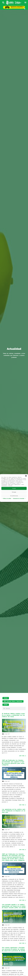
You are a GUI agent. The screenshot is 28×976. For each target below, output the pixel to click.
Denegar (14, 492)
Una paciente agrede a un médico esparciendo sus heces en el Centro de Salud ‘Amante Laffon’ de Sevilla (13, 906)
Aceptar (14, 488)
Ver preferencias (14, 495)
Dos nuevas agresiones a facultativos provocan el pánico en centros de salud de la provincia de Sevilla (13, 949)
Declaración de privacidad (18, 498)
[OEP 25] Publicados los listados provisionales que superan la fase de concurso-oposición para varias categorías (13, 762)
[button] (26, 475)
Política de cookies (7, 498)
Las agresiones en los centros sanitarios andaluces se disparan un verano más (13, 810)
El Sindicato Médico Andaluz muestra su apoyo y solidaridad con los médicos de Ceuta (13, 715)
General (5, 698)
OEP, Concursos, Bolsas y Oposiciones (13, 701)
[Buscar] (2, 2)
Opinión (5, 704)
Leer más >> (22, 755)
